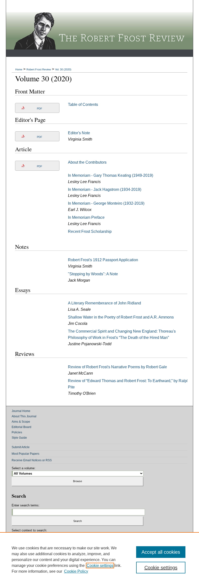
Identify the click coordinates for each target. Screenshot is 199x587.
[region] (99, 559)
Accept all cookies (160, 552)
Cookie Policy (76, 571)
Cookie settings (100, 565)
